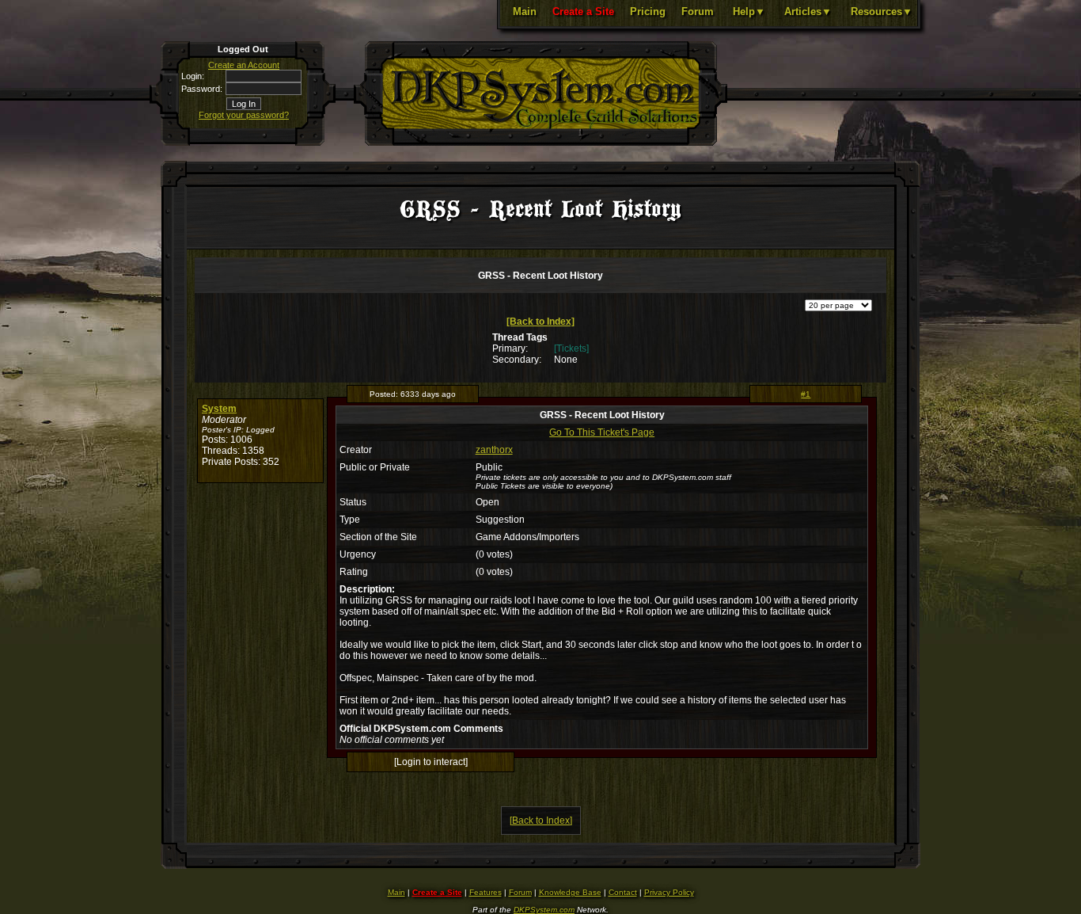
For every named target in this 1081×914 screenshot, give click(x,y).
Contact (623, 892)
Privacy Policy (669, 892)
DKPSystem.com (544, 909)
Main (525, 11)
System (219, 408)
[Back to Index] (540, 321)
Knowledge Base (570, 892)
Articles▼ (808, 11)
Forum (697, 11)
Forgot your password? (244, 115)
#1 (805, 394)
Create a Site (583, 11)
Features (485, 892)
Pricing (648, 11)
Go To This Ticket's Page (601, 432)
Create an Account (243, 65)
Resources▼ (881, 11)
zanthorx (494, 449)
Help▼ (749, 11)
